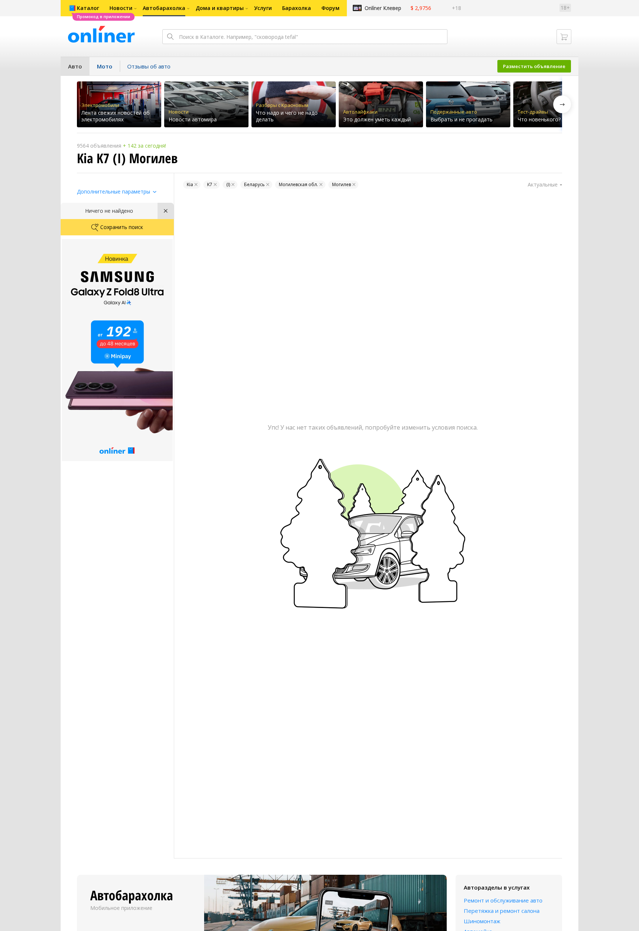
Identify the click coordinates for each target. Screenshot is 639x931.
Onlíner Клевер (383, 7)
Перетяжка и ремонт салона (502, 910)
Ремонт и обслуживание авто (503, 900)
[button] (562, 104)
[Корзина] (564, 36)
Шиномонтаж (482, 921)
